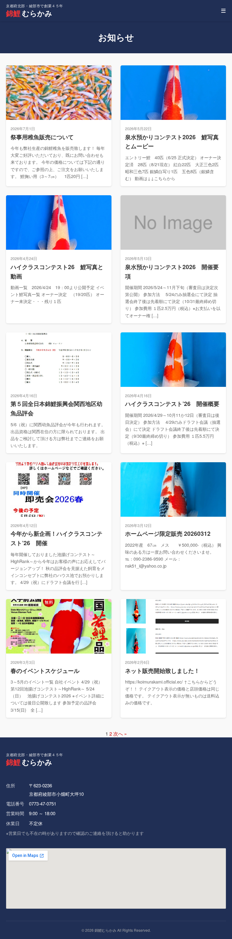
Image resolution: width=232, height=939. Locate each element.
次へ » (120, 733)
